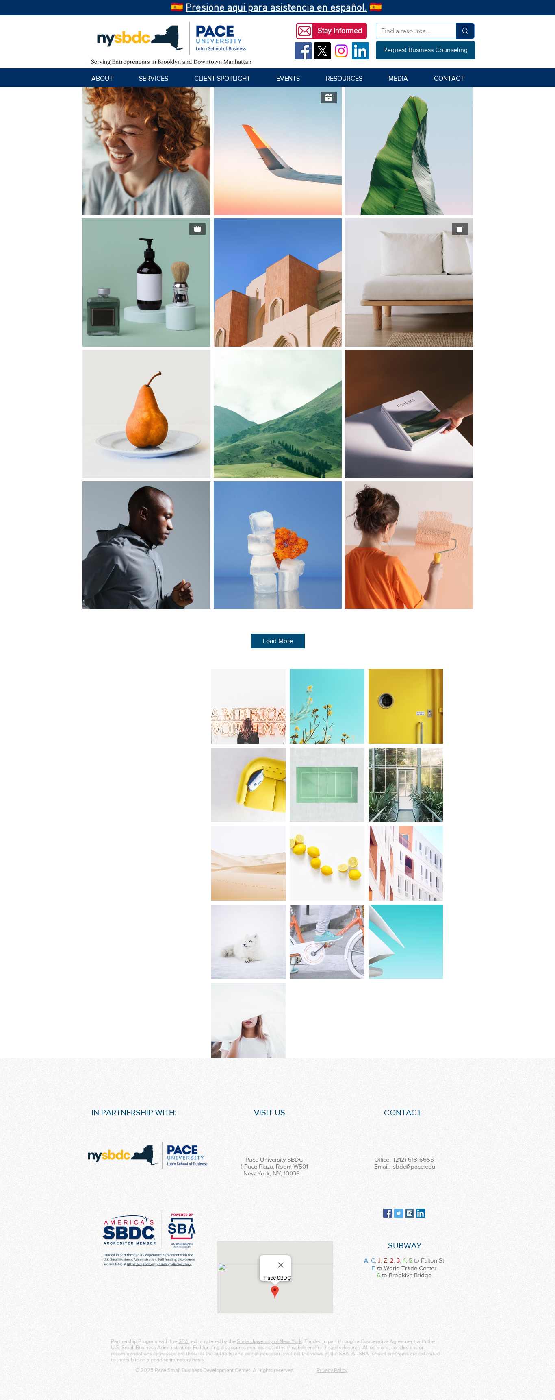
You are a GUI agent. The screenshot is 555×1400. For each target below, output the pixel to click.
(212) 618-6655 (414, 1159)
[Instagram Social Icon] (409, 1213)
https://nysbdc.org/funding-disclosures (317, 1347)
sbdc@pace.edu (414, 1166)
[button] (339, 31)
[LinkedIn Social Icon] (360, 50)
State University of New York (269, 1341)
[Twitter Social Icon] (398, 1213)
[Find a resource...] (465, 31)
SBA (183, 1341)
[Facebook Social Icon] (303, 50)
